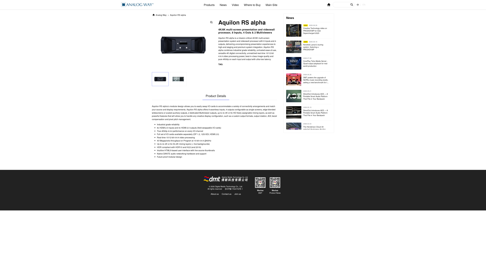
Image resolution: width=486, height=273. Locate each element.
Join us (237, 193)
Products (209, 5)
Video (235, 5)
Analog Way (161, 15)
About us (215, 193)
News (223, 5)
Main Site (271, 5)
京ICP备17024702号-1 (234, 189)
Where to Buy (252, 5)
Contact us (226, 193)
